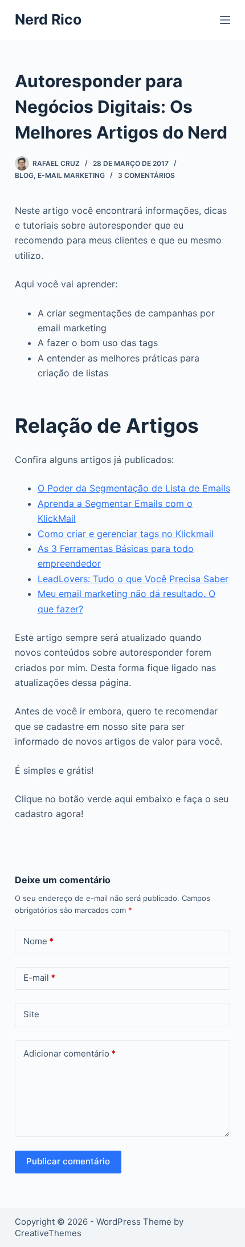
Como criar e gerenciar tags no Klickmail (126, 533)
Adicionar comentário (69, 1053)
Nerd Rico (48, 19)
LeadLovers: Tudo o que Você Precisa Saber (133, 578)
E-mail (39, 977)
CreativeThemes (48, 1233)
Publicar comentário (68, 1161)
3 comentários (146, 175)
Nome (38, 941)
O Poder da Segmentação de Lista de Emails (134, 488)
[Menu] (225, 20)
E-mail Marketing (71, 175)
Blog (24, 175)
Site (31, 1014)
